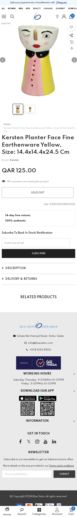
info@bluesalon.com (40, 343)
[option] (38, 59)
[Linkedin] (54, 442)
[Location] (57, 16)
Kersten (14, 160)
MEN (21, 8)
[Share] (71, 35)
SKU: (46, 204)
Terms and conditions (61, 466)
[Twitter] (29, 442)
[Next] (74, 60)
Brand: (5, 160)
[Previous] (2, 60)
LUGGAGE (48, 8)
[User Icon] (64, 16)
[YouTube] (45, 442)
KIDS (28, 8)
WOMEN (12, 8)
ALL (3, 8)
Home (7, 124)
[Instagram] (37, 442)
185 (9, 182)
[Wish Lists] (71, 27)
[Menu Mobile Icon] (4, 16)
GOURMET (60, 8)
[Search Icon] (15, 17)
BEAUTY (37, 8)
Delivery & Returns (21, 279)
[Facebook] (20, 442)
